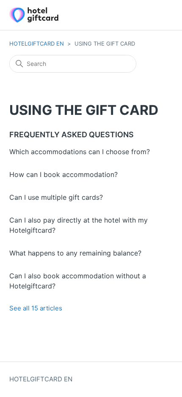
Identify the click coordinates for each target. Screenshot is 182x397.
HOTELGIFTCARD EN (36, 43)
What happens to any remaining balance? (75, 253)
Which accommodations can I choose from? (79, 151)
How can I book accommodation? (63, 174)
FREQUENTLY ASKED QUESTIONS (71, 134)
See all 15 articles (35, 308)
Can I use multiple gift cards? (56, 197)
